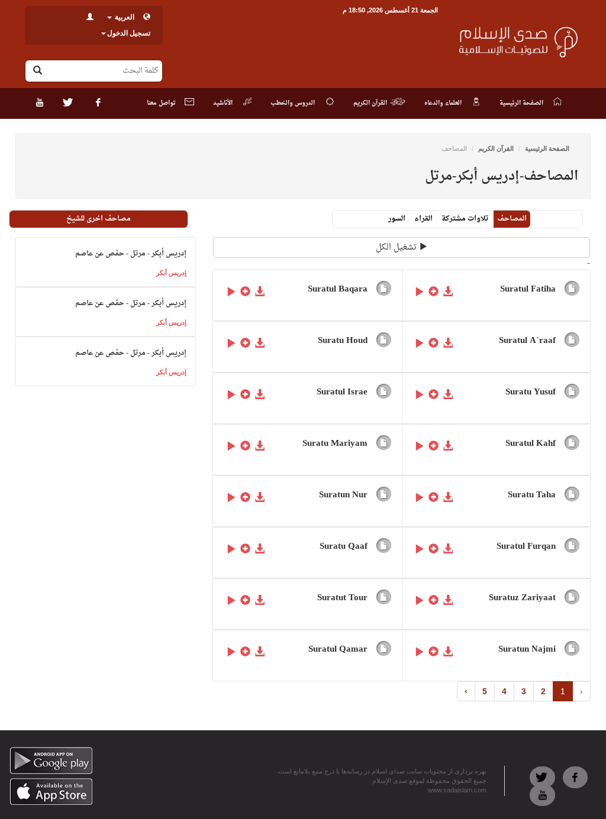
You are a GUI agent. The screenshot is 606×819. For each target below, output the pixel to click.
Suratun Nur (343, 495)
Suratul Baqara (338, 289)
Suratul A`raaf (527, 340)
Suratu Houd (343, 340)
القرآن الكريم (496, 148)
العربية (123, 17)
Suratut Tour (342, 598)
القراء (423, 218)
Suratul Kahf (530, 443)
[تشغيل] (419, 291)
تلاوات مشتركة (464, 218)
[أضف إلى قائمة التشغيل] (434, 291)
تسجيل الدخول (128, 33)
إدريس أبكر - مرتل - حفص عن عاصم (130, 253)
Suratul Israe (342, 392)
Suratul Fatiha (528, 289)
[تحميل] (448, 291)
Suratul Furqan (526, 546)
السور (396, 218)
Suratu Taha (532, 495)
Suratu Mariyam (335, 443)
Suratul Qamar (338, 649)
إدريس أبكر (171, 272)
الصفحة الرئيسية (547, 148)
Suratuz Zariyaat (522, 598)
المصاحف (512, 218)
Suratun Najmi (527, 649)
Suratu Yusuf (530, 392)
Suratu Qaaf (344, 546)
